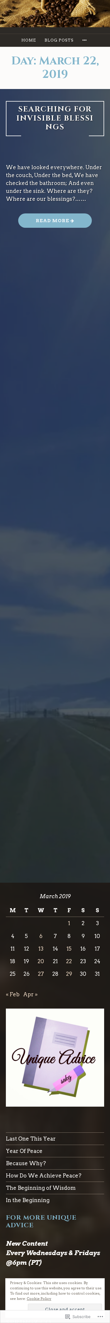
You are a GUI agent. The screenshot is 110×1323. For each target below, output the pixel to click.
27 (41, 974)
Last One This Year (31, 1139)
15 (69, 949)
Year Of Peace (24, 1151)
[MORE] (85, 40)
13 (40, 949)
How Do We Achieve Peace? (43, 1176)
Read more (44, 223)
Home (28, 40)
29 (69, 974)
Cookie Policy (39, 1298)
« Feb (13, 994)
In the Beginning (28, 1200)
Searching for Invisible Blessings (55, 118)
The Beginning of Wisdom (41, 1188)
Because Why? (26, 1163)
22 (69, 961)
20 (41, 961)
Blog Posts (59, 40)
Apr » (30, 994)
